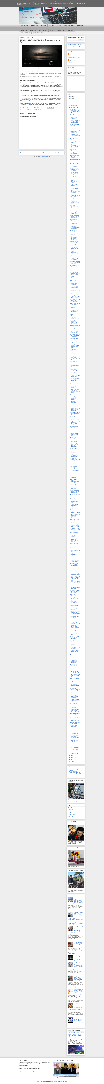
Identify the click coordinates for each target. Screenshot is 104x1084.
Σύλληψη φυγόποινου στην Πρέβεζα (75, 723)
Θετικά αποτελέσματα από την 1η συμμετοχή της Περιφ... (75, 385)
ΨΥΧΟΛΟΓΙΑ (42, 27)
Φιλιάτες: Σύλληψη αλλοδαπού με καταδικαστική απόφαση (74, 174)
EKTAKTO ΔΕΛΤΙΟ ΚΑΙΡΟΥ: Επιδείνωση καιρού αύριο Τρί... (75, 481)
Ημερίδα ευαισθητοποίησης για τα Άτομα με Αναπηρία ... (75, 408)
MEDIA (73, 27)
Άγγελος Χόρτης (72, 60)
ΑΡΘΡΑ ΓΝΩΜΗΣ (43, 30)
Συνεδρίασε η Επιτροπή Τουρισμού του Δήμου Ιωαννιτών (74, 596)
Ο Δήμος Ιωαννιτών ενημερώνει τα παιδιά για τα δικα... (75, 455)
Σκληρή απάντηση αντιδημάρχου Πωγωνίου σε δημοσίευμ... (74, 282)
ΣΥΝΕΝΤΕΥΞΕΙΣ (60, 30)
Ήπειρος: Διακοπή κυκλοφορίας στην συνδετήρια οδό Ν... (75, 169)
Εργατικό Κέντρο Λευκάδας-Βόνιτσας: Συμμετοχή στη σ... (75, 243)
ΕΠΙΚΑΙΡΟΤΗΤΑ (34, 25)
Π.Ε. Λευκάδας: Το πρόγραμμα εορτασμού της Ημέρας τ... (74, 540)
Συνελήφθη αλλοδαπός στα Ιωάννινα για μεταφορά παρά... (75, 521)
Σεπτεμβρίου (73, 751)
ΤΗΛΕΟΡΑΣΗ (24, 30)
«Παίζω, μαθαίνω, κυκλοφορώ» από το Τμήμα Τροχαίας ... (75, 560)
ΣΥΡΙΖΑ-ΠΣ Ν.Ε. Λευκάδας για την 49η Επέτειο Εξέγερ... (74, 642)
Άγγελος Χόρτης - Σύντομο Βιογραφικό (27, 1071)
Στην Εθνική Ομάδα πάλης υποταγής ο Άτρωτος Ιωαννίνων (75, 680)
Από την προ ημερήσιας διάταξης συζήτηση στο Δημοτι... (75, 146)
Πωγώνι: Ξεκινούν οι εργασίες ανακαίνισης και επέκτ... (74, 607)
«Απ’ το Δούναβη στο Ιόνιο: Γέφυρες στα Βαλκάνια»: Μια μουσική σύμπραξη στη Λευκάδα (78, 945)
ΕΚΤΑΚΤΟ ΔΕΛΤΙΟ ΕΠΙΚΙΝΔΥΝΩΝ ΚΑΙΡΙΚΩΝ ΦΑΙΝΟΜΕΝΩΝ (74, 186)
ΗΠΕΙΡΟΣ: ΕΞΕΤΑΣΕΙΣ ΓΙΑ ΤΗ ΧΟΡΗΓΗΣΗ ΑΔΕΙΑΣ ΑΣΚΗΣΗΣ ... (75, 582)
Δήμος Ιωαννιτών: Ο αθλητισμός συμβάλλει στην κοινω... (74, 602)
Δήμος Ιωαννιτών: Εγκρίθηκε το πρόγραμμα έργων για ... (75, 140)
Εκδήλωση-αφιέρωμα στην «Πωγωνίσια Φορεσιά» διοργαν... (75, 675)
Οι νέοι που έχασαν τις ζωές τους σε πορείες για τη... (75, 637)
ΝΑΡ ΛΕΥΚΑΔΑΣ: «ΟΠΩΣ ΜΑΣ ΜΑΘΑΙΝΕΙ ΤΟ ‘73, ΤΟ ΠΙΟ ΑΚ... (75, 705)
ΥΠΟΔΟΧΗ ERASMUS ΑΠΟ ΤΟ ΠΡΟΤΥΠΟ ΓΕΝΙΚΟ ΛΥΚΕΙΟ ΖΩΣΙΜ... (75, 305)
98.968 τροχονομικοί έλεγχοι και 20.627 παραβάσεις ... (74, 491)
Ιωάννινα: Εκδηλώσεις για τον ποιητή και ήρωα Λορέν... (75, 331)
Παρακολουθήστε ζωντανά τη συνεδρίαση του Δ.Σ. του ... (75, 632)
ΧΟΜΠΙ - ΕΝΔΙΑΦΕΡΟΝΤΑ (39, 32)
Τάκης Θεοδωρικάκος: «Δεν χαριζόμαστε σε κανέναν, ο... (75, 262)
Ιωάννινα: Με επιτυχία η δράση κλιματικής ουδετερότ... (75, 700)
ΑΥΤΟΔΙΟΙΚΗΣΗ (65, 27)
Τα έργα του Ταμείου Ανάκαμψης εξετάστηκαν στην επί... (74, 737)
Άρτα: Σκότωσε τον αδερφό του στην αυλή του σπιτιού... (75, 545)
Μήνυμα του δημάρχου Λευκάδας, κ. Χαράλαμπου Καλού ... (75, 613)
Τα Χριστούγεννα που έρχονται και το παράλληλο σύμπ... (75, 511)
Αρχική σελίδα (24, 25)
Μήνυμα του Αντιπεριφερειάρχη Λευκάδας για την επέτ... (74, 627)
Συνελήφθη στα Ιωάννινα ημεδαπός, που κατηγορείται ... (75, 418)
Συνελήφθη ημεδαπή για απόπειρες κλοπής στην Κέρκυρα (74, 340)
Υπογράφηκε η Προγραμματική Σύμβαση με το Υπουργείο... (74, 221)
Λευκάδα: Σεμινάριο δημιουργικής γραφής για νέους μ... (74, 247)
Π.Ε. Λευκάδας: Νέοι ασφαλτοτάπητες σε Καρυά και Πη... (75, 472)
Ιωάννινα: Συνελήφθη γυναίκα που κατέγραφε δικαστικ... (75, 516)
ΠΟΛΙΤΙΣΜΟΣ (70, 30)
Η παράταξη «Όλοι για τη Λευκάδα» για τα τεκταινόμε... (75, 715)
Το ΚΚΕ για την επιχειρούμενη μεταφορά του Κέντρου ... (74, 450)
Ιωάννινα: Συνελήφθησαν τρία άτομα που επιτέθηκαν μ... (75, 192)
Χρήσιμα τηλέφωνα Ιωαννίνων (74, 44)
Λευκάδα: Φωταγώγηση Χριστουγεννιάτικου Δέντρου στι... (75, 227)
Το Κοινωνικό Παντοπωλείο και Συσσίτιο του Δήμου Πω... (75, 111)
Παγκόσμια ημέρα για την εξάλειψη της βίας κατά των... (75, 292)
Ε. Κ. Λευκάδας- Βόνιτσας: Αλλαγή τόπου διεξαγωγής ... (74, 684)
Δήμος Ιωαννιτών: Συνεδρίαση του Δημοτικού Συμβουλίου (74, 237)
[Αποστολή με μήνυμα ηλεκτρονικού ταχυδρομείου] (48, 108)
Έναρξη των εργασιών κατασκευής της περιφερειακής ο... (75, 160)
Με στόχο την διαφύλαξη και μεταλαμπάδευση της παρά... (74, 370)
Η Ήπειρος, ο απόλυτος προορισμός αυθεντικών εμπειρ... (75, 403)
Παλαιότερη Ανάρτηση (57, 152)
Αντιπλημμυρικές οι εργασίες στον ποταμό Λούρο (74, 656)
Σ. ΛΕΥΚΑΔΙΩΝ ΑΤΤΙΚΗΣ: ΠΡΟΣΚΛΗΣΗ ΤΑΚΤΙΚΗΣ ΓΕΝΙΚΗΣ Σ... (75, 357)
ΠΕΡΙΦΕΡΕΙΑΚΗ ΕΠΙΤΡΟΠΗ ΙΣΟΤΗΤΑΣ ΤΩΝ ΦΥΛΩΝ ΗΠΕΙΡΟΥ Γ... (74, 364)
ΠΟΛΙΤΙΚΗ (51, 25)
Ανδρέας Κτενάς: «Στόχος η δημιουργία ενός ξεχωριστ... (74, 534)
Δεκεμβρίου (73, 105)
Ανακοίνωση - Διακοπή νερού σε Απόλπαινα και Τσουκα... (75, 476)
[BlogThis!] (49, 108)
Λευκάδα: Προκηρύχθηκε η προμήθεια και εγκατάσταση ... (74, 695)
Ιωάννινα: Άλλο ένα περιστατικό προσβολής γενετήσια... (74, 486)
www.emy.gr (31, 104)
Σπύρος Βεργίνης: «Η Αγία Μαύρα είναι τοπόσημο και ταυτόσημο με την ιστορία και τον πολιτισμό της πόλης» (75, 929)
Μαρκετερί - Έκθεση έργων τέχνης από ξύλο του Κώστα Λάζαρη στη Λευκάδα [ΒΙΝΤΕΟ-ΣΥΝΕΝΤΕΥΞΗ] (75, 915)
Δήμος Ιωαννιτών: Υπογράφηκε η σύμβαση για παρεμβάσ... (74, 428)
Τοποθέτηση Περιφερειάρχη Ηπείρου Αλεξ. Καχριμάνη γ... (74, 151)
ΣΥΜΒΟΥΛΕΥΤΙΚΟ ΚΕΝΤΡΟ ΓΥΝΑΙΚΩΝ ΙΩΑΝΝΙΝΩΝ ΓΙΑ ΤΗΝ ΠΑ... (75, 126)
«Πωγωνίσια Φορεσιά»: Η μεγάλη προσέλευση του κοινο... (75, 460)
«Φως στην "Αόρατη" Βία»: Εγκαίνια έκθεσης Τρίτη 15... (75, 746)
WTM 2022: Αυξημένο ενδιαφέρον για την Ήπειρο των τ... (75, 742)
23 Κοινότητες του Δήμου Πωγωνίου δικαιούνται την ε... (75, 671)
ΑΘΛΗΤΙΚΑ (56, 27)
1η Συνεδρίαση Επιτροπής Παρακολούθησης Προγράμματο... (74, 322)
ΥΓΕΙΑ (49, 27)
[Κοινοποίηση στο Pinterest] (53, 108)
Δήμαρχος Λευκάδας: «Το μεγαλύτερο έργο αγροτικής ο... (75, 710)
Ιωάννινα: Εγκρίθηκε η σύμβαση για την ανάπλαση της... (75, 121)
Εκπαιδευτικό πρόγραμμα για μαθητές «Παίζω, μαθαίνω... (74, 253)
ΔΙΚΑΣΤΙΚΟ (80, 25)
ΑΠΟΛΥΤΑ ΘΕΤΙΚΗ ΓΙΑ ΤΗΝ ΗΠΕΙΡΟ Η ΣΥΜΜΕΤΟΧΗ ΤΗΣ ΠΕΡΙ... (75, 391)
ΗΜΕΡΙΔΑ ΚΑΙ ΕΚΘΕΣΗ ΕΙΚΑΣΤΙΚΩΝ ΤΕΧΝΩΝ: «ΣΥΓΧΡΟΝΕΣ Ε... (75, 466)
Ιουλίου (72, 755)
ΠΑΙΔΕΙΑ (59, 25)
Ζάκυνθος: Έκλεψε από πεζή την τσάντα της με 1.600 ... (75, 380)
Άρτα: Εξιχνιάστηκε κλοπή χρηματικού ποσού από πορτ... (75, 525)
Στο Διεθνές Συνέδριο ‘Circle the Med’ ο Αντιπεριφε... (75, 165)
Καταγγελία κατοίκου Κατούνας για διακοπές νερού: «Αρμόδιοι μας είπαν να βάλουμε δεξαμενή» (79, 978)
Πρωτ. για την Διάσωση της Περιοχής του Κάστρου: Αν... (74, 351)
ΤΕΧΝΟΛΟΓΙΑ (33, 30)
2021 (70, 761)
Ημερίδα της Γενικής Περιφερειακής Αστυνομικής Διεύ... (75, 258)
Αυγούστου (73, 753)
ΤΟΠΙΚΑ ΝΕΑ (33, 27)
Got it (85, 3)
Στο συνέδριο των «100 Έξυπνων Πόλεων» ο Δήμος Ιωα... (74, 434)
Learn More (80, 3)
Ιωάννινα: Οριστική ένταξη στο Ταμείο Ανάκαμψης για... (74, 732)
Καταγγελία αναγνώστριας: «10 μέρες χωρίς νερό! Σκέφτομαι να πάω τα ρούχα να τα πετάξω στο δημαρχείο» (75, 900)
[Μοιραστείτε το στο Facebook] (52, 108)
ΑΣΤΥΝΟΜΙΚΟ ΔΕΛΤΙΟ (69, 25)
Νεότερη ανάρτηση (25, 152)
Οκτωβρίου (73, 749)
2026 (70, 96)
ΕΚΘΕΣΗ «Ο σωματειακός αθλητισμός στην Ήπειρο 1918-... (74, 555)
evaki (70, 62)
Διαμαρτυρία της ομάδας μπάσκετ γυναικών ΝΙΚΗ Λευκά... (74, 345)
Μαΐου (72, 759)
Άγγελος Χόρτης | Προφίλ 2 (75, 57)
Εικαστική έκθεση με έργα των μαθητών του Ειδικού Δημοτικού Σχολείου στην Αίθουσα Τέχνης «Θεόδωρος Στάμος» (76, 992)
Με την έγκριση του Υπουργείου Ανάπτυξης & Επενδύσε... (74, 660)
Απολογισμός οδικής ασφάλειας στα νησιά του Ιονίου (74, 719)
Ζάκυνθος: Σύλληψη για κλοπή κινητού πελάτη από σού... (75, 618)
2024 (70, 100)
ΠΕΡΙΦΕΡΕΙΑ (24, 27)
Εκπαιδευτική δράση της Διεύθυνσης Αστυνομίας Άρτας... (75, 651)
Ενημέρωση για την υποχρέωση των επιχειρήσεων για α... (75, 622)
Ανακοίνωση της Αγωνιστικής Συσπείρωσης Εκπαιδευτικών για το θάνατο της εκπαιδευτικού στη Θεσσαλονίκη (75, 1006)
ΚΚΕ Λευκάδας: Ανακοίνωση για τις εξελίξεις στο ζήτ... (75, 647)
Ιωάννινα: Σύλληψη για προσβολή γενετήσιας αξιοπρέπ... (75, 727)
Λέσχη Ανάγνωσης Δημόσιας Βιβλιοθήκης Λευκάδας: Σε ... (74, 116)
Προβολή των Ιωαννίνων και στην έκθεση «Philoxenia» (75, 277)
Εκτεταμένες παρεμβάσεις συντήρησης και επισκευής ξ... (74, 439)
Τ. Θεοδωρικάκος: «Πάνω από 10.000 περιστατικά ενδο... (75, 296)
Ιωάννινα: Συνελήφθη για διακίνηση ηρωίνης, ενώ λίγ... (75, 131)
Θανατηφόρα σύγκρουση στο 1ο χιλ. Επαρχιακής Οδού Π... (75, 500)
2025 (70, 98)
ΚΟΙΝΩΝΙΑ (43, 25)
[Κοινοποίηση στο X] (50, 108)
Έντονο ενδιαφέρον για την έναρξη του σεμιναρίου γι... (75, 212)
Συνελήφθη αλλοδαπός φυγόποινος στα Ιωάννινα (75, 413)
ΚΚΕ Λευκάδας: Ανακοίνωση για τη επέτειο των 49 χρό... (75, 690)
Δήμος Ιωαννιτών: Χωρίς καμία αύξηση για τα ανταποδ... (75, 135)
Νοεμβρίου (73, 107)
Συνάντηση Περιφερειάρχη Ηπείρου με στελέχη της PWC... (75, 207)
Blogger (65, 1081)
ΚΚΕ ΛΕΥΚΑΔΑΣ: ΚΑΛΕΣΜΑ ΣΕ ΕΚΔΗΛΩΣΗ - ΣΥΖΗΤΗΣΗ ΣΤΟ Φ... (74, 268)
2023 (70, 102)
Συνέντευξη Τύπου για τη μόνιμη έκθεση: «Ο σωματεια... (75, 335)
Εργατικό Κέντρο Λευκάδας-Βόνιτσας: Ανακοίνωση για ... (75, 273)
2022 (70, 103)
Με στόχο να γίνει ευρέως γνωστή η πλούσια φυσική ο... (75, 287)
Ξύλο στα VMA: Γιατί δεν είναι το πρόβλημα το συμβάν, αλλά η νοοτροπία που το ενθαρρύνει (76, 1034)
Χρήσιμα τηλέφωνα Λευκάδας (74, 46)
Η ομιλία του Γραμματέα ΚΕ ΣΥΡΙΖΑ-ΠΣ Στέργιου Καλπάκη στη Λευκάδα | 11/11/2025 (79, 958)
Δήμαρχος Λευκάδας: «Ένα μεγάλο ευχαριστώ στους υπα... (75, 201)
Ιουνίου (72, 757)
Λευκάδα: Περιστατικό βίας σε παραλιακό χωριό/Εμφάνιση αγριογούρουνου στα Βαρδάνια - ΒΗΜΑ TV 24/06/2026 (75, 1021)
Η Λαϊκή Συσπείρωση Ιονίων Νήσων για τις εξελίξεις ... (75, 197)
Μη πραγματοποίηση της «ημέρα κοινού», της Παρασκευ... (75, 327)
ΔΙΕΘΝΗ (52, 30)
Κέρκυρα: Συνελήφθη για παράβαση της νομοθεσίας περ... (75, 577)
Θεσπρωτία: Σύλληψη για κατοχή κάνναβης (75, 573)
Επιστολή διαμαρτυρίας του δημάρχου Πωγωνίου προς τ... (75, 316)
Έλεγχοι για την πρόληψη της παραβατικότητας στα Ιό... (74, 232)
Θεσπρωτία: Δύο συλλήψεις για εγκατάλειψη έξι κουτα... (74, 565)
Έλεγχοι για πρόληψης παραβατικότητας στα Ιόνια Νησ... (75, 496)
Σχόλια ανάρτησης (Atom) (44, 156)
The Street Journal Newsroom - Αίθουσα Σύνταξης (76, 54)
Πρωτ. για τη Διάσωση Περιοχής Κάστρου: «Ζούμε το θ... (75, 529)
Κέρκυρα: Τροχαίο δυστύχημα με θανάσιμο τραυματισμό (74, 444)
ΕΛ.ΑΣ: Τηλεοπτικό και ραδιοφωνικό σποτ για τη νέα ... (75, 587)
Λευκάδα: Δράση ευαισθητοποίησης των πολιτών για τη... (75, 311)
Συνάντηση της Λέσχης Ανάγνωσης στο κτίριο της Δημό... (75, 300)
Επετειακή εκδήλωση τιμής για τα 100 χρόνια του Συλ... (75, 156)
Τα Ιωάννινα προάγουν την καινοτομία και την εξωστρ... (75, 591)
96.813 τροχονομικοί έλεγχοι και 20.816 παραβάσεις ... (74, 216)
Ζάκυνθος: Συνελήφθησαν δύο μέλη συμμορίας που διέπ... (75, 549)
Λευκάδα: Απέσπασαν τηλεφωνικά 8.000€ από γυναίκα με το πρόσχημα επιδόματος (79, 964)
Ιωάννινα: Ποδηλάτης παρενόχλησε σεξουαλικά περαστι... (75, 506)
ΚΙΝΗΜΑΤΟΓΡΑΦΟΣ (25, 32)
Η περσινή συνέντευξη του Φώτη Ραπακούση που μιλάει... (75, 422)
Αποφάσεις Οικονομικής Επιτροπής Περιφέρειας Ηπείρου (73, 397)
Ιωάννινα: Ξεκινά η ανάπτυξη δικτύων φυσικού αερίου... (74, 570)
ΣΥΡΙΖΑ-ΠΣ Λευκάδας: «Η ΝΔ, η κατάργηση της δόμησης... (75, 375)
